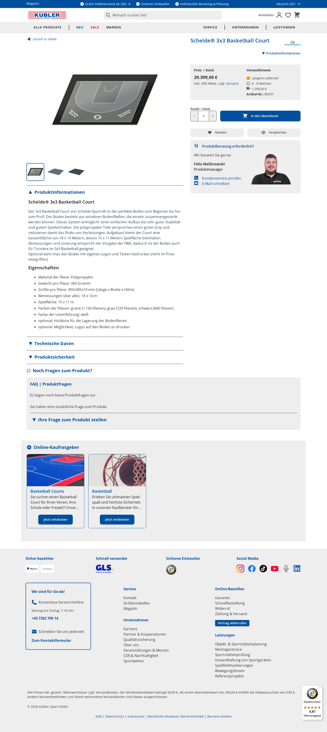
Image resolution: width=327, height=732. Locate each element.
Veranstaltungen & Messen (146, 650)
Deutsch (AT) (286, 4)
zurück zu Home (45, 39)
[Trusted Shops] (198, 570)
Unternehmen (245, 27)
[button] (105, 192)
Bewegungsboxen (230, 670)
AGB (98, 716)
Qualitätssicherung (139, 639)
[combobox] (163, 15)
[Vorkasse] (47, 569)
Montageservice (228, 649)
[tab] (35, 172)
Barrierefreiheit (192, 716)
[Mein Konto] (279, 15)
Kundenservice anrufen (221, 178)
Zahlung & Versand (231, 613)
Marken (113, 27)
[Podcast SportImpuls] (286, 568)
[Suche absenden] (107, 15)
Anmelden (266, 15)
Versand (232, 83)
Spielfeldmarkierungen (234, 665)
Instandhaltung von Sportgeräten (243, 660)
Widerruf (222, 608)
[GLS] (128, 569)
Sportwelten (133, 660)
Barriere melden (219, 716)
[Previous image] (33, 101)
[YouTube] (275, 568)
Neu (80, 27)
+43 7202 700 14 (45, 618)
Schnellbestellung (230, 603)
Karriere (130, 628)
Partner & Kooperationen (144, 634)
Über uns (131, 644)
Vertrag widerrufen (232, 623)
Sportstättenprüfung (232, 654)
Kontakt (130, 597)
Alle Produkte (48, 27)
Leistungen (284, 27)
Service (210, 27)
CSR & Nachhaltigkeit (140, 655)
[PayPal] (32, 569)
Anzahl (200, 109)
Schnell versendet (111, 558)
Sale (95, 27)
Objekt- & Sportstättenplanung (241, 644)
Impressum (135, 716)
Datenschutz (114, 716)
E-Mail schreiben (216, 183)
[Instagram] (240, 568)
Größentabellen (136, 603)
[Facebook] (252, 568)
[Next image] (176, 101)
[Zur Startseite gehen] (47, 15)
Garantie (222, 597)
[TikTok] (263, 568)
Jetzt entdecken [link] (55, 519)
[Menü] (320, 688)
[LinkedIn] (297, 568)
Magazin (130, 608)
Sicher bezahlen (40, 558)
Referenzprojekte (229, 676)
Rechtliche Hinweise (163, 716)
